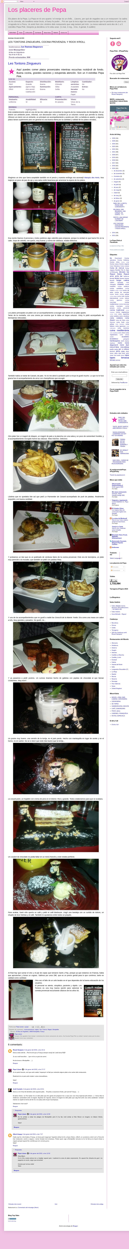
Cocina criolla (125, 262)
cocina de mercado (122, 292)
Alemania (115, 643)
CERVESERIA (116, 701)
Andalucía (115, 645)
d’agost (116, 182)
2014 (114, 232)
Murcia (114, 676)
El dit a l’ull (64, 32)
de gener (117, 201)
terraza (112, 360)
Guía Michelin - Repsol (119, 614)
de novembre (118, 173)
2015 (114, 168)
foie (41, 1029)
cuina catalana (116, 318)
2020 (114, 154)
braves (127, 278)
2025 (114, 141)
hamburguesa (115, 341)
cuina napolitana (114, 332)
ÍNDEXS (56, 32)
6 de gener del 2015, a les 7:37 (33, 1134)
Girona (114, 625)
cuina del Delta (120, 320)
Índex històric (116, 611)
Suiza (113, 686)
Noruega (114, 681)
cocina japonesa (116, 300)
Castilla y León (116, 657)
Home (20, 32)
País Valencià (116, 683)
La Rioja (114, 672)
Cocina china (114, 262)
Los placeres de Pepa (37, 9)
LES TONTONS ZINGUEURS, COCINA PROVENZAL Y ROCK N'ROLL (121, 226)
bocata (112, 278)
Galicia (114, 662)
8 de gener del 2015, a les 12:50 (39, 1114)
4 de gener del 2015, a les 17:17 (34, 1069)
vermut (118, 360)
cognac (37, 1029)
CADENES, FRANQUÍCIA (120, 713)
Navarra (114, 679)
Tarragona (115, 630)
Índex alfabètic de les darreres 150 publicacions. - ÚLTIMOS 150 (120, 607)
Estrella (117, 270)
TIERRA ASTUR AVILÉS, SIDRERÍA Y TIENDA (124, 443)
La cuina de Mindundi (119, 518)
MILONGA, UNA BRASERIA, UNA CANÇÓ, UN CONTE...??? (119, 212)
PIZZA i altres (116, 711)
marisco (112, 343)
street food (113, 355)
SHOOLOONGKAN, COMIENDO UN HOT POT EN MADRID (119, 433)
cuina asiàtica (114, 316)
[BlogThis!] (38, 1027)
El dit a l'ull (115, 724)
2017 (114, 163)
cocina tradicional (117, 310)
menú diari (124, 345)
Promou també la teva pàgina (117, 249)
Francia (45, 1029)
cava (127, 282)
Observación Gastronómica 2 (117, 484)
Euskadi (114, 660)
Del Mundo (38, 32)
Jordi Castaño (18, 1089)
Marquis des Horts (91, 178)
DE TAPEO (115, 704)
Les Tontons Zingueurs (32, 47)
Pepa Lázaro (17, 1069)
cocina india (120, 296)
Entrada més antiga (97, 1204)
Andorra (114, 648)
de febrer (117, 198)
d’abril (116, 192)
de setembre (118, 179)
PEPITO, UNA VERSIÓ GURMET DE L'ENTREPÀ (120, 219)
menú (120, 343)
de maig (116, 190)
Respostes (18, 1110)
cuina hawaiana (119, 324)
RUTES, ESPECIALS (118, 716)
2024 (114, 143)
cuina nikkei (121, 333)
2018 (114, 160)
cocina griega (113, 296)
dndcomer (115, 547)
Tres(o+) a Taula (117, 526)
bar (121, 276)
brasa (117, 278)
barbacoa (126, 276)
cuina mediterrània (119, 330)
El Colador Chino (118, 508)
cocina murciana (116, 306)
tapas (127, 355)
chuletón (120, 284)
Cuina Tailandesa (115, 266)
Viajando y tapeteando (119, 500)
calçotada (120, 282)
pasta (116, 349)
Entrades (115, 567)
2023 (114, 146)
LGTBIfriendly (114, 272)
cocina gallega (124, 294)
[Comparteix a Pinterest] (44, 1027)
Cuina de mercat (117, 268)
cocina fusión (114, 294)
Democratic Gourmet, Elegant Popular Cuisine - (119, 542)
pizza (118, 351)
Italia (113, 667)
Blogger (75, 1226)
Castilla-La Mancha (118, 655)
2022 (114, 149)
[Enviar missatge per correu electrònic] (32, 1027)
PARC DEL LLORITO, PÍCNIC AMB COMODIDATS (120, 205)
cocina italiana (124, 298)
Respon (15, 1063)
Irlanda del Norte (117, 664)
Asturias (114, 652)
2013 (114, 235)
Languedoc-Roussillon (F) (120, 669)
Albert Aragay (17, 1134)
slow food (121, 353)
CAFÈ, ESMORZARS (118, 708)
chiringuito (113, 284)
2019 (114, 157)
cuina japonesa (120, 326)
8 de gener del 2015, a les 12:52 (39, 1153)
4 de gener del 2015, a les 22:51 (33, 1089)
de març (116, 195)
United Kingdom (117, 688)
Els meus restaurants (119, 492)
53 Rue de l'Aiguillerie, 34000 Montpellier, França (30, 1031)
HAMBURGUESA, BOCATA (120, 706)
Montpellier (56, 1029)
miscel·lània (114, 347)
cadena (126, 280)
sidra (116, 353)
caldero (112, 282)
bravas (122, 278)
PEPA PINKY (12, 32)
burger (119, 280)
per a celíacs (124, 349)
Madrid (114, 674)
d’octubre (117, 176)
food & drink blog (12, 1221)
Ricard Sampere (18, 1050)
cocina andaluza (123, 286)
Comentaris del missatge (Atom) (28, 1207)
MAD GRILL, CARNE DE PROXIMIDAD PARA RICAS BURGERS (120, 461)
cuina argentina (123, 314)
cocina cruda (118, 290)
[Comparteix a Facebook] (42, 1027)
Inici (56, 1204)
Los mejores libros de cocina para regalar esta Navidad (119, 511)
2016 (114, 165)
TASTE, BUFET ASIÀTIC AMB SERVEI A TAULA (120, 427)
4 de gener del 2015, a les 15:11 (34, 1050)
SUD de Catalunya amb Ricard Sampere (119, 633)
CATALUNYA (28, 32)
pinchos (112, 351)
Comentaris (116, 570)
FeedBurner (123, 382)
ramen (111, 353)
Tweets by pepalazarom (117, 475)
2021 (114, 152)
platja (123, 351)
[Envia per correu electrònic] (36, 1027)
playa (127, 351)
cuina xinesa (124, 334)
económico (114, 339)
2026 (114, 138)
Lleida (113, 627)
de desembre (118, 171)
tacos (122, 355)
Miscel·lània (47, 32)
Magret (50, 1029)
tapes (112, 357)
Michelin (122, 272)
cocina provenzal (29, 1029)
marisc (127, 341)
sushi (118, 355)
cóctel (111, 337)
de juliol (116, 184)
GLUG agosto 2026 (117, 487)
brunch (112, 280)
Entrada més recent (15, 1204)
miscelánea (124, 347)
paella (112, 349)
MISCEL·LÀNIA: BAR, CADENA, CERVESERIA (119, 698)
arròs (117, 276)
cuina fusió (120, 322)
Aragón (114, 650)
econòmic (125, 337)
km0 (122, 341)
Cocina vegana (124, 264)
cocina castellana (116, 288)
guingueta (126, 339)
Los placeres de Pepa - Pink (117, 245)
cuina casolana (124, 316)
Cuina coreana (125, 266)
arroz (112, 276)
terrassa (125, 357)
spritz (127, 353)
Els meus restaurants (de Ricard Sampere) (120, 93)
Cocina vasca (114, 264)
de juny (116, 187)
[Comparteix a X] (40, 1027)
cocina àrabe (113, 314)
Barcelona (115, 623)
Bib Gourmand (116, 258)
